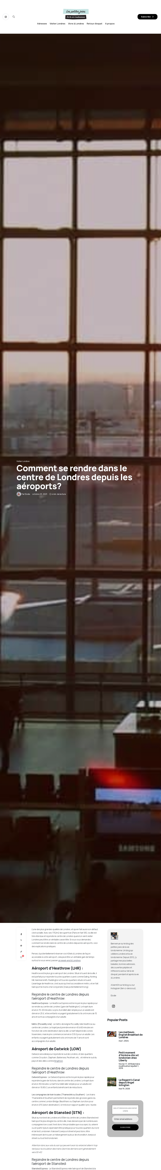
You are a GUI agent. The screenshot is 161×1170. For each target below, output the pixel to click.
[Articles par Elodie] (19, 494)
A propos (110, 23)
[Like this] (21, 957)
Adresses (42, 23)
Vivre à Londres (76, 23)
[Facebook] (21, 934)
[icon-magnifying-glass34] (13, 16)
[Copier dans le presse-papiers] (21, 951)
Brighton (58, 1061)
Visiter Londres (57, 23)
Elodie (27, 494)
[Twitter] (21, 940)
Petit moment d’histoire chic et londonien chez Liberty (129, 1056)
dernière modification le (129, 1066)
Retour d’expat (94, 23)
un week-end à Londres (69, 960)
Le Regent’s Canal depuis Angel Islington (129, 1082)
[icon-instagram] (5, 16)
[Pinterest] (21, 946)
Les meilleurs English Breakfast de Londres (131, 1034)
